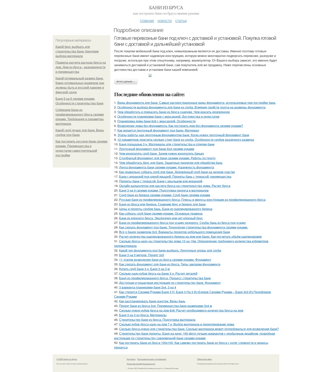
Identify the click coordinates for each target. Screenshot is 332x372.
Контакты (131, 359)
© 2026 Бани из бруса (66, 359)
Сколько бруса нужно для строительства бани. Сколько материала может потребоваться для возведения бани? (199, 329)
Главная (147, 20)
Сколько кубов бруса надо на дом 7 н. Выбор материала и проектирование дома (176, 324)
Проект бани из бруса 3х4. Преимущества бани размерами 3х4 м (165, 306)
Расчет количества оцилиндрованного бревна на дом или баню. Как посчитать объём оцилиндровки (190, 236)
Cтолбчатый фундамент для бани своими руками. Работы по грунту (167, 158)
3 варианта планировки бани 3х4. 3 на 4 (147, 287)
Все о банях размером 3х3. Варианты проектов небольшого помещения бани (174, 232)
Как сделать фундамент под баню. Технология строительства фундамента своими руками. (183, 227)
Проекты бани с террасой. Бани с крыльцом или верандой (160, 181)
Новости (165, 20)
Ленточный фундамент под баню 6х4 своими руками (156, 149)
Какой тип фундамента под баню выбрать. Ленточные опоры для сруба (170, 250)
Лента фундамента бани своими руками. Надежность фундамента (166, 167)
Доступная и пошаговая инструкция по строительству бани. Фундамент (170, 282)
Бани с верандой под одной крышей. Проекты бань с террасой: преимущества (175, 176)
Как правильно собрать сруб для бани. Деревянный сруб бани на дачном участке (177, 172)
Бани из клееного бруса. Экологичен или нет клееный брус (161, 218)
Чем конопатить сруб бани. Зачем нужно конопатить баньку (161, 153)
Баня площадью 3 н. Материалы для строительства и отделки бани (166, 144)
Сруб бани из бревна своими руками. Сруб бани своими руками (164, 195)
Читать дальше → (125, 81)
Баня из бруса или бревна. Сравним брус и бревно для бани (162, 204)
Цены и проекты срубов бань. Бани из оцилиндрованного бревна (165, 209)
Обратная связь (204, 359)
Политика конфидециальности (141, 363)
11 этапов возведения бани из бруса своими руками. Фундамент (165, 259)
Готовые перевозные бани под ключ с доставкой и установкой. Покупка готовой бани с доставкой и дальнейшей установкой (195, 41)
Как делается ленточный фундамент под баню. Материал (158, 130)
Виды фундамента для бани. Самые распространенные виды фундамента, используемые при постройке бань (196, 102)
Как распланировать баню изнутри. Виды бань (152, 301)
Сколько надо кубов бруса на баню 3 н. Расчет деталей (158, 273)
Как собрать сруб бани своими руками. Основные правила (161, 213)
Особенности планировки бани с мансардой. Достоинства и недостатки (168, 116)
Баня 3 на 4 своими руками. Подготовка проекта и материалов (164, 190)
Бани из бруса (166, 7)
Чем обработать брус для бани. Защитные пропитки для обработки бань (170, 162)
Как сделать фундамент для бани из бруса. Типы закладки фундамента (169, 264)
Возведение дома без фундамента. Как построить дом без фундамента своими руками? (180, 125)
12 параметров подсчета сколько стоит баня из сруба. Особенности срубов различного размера (185, 139)
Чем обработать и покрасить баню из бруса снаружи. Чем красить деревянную (173, 112)
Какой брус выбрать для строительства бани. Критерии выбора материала (77, 51)
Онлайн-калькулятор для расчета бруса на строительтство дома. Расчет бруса (174, 185)
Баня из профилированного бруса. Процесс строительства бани (165, 278)
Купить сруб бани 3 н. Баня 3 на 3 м (144, 269)
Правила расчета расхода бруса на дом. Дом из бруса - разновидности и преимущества (81, 67)
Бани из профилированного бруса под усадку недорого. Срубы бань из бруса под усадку (182, 222)
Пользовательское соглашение (151, 359)
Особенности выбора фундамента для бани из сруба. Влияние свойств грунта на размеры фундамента (191, 107)
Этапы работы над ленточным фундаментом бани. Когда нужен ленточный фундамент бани (183, 135)
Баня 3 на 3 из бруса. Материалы (143, 315)
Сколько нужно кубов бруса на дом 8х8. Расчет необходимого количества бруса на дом (181, 310)
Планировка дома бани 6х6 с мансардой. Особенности (156, 121)
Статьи (181, 20)
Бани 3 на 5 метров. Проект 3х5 (141, 255)
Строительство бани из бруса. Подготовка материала (157, 319)
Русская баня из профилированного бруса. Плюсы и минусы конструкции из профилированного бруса (192, 199)
